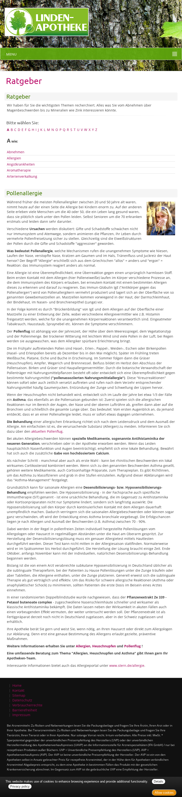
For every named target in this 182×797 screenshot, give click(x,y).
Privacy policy (20, 786)
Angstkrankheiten (21, 164)
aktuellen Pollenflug (47, 431)
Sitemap (18, 695)
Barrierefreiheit (24, 710)
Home (17, 685)
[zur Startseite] (44, 17)
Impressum (21, 715)
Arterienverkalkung (22, 176)
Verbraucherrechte (27, 705)
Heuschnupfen (104, 646)
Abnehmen (15, 152)
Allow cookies (164, 792)
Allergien (14, 158)
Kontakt (18, 690)
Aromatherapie (19, 170)
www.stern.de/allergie (126, 665)
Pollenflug (132, 646)
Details (158, 781)
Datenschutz (22, 700)
